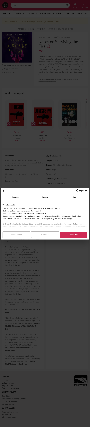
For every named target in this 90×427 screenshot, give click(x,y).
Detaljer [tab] (45, 197)
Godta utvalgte (16, 234)
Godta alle (74, 234)
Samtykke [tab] (15, 197)
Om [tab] (74, 197)
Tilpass (44, 234)
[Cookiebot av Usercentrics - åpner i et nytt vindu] (77, 190)
